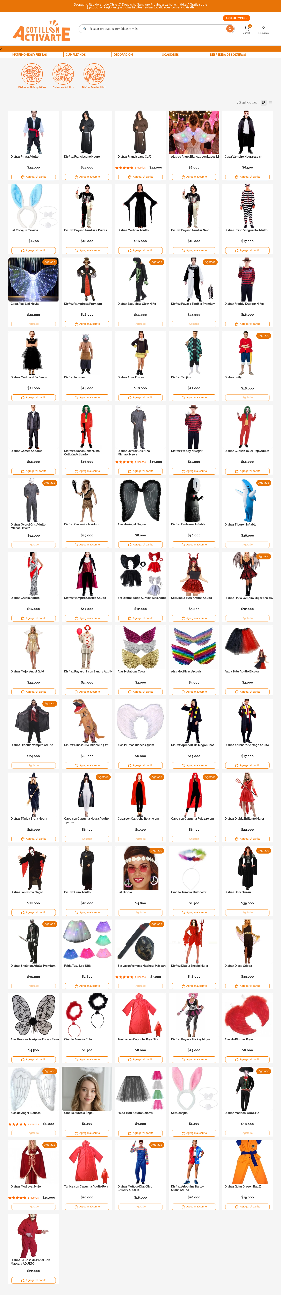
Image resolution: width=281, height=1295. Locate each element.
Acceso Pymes (236, 18)
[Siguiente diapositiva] (214, 132)
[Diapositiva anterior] (173, 132)
